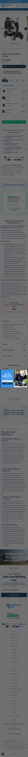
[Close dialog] (26, 370)
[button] (2, 754)
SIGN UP (7, 383)
